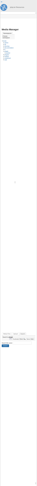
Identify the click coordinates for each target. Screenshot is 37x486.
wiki (6, 60)
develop (7, 46)
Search (5, 345)
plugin (6, 51)
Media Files (6, 334)
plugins (7, 54)
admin (6, 42)
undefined (8, 58)
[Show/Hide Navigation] (1, 2)
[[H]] (4, 7)
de (5, 44)
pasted (8, 53)
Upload (15, 334)
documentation (9, 48)
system (7, 56)
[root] (4, 41)
